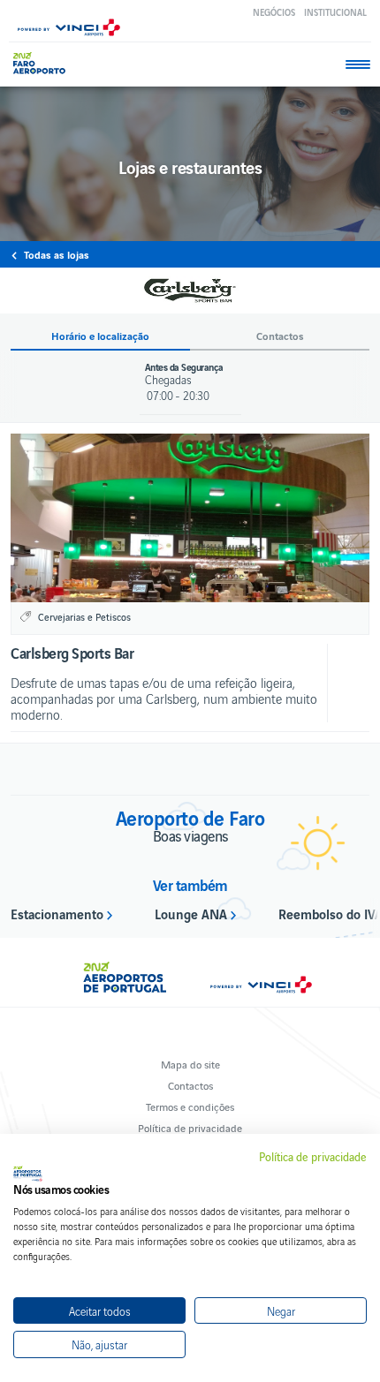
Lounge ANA (191, 913)
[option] (190, 518)
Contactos (190, 1084)
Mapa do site (190, 1063)
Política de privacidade (190, 1127)
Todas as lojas (56, 254)
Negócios (274, 12)
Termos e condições (190, 1106)
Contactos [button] (280, 336)
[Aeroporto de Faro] (44, 63)
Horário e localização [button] (100, 336)
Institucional (335, 12)
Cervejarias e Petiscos (84, 616)
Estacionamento (57, 913)
